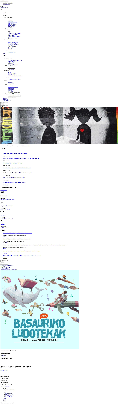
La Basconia (10, 21)
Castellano (2, 7)
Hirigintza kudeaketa (12, 73)
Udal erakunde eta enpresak (13, 38)
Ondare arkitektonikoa (12, 24)
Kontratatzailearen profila (13, 87)
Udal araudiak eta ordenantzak (14, 92)
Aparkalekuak (10, 45)
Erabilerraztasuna (6, 4)
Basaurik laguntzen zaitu (7, 3)
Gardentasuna (5, 99)
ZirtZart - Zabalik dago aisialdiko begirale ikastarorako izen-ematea (17, 167)
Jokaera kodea (10, 63)
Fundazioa (10, 19)
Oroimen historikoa (11, 25)
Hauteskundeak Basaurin (13, 64)
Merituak (9, 37)
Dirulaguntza (5, 242)
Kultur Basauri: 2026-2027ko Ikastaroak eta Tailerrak (14, 182)
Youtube (4, 400)
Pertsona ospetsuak (11, 26)
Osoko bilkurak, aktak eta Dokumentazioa (8, 269)
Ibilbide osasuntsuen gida (13, 42)
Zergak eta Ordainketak (6, 205)
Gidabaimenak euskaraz (5, 227)
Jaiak (9, 31)
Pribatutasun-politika (9, 395)
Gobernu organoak (11, 61)
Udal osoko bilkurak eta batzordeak (15, 60)
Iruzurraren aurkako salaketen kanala (7, 199)
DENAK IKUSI (3, 190)
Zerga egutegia (3, 266)
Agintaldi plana (11, 62)
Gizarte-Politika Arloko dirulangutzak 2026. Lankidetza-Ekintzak (16, 239)
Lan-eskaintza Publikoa (5, 267)
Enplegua (2, 215)
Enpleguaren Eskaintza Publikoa (14, 79)
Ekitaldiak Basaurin (11, 52)
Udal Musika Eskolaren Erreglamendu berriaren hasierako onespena (17, 233)
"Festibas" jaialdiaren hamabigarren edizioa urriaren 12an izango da (17, 172)
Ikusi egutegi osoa (3, 370)
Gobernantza (3, 195)
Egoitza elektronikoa (7, 100)
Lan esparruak (10, 83)
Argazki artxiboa (11, 23)
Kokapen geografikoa (12, 46)
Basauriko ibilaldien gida (13, 34)
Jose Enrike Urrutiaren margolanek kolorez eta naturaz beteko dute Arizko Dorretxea (21, 158)
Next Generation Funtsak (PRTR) (14, 96)
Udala (4, 53)
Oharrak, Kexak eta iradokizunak (6, 265)
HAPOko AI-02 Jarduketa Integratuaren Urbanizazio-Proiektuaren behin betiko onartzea (22, 255)
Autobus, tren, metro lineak (13, 44)
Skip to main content (4, 1)
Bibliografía (10, 27)
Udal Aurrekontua (11, 68)
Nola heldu (10, 48)
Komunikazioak (11, 88)
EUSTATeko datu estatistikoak (14, 36)
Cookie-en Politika (9, 394)
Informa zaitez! (3, 355)
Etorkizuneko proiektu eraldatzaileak (15, 75)
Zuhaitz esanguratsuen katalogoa (14, 33)
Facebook (5, 398)
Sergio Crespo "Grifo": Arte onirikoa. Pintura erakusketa (15, 153)
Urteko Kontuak (11, 69)
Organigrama (10, 82)
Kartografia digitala (11, 74)
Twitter (4, 399)
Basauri (4, 12)
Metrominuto (10, 47)
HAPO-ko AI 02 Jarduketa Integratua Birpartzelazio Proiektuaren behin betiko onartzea (21, 250)
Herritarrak (5, 98)
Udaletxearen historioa (12, 22)
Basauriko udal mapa (12, 43)
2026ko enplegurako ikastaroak (6, 218)
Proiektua (5, 253)
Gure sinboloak (11, 35)
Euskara (2, 6)
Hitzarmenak (10, 91)
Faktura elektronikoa (4, 264)
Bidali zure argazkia (25, 145)
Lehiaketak (10, 90)
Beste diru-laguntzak (12, 97)
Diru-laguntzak (11, 89)
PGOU (9, 72)
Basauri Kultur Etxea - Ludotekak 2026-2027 (12, 163)
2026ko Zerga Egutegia (5, 209)
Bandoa (4, 236)
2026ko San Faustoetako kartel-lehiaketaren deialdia (14, 177)
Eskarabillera (10, 32)
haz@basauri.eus (7, 386)
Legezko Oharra (8, 393)
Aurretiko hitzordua (4, 268)
